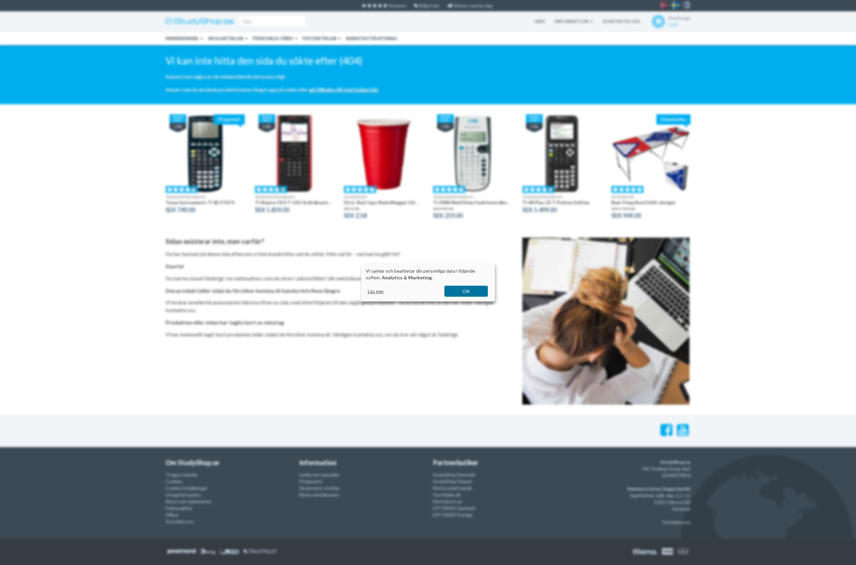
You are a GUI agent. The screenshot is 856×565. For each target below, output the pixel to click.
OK (466, 291)
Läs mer (376, 291)
